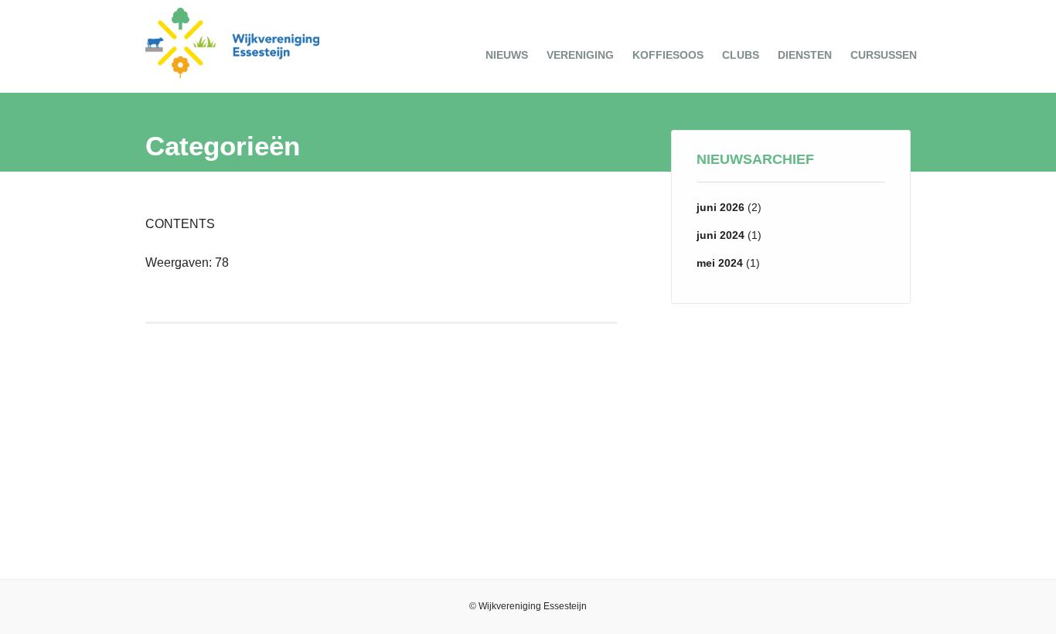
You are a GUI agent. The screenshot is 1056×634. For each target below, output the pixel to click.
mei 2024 (720, 263)
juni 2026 (720, 207)
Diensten (805, 55)
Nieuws (506, 55)
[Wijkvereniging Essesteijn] (232, 73)
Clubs (740, 55)
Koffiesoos (667, 55)
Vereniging (580, 55)
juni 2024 (720, 235)
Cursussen (883, 55)
